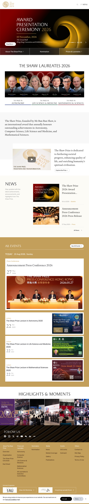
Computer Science (20, 456)
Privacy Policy (79, 456)
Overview (6, 452)
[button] (32, 159)
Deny (77, 499)
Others (77, 446)
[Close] (85, 499)
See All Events (75, 246)
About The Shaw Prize (8, 447)
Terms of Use (79, 460)
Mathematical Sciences (21, 467)
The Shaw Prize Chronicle (8, 459)
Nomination (44, 51)
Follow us (12, 432)
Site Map (78, 453)
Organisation (7, 455)
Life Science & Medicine (22, 462)
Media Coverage (51, 453)
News (48, 449)
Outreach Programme (9, 485)
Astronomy (21, 452)
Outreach (63, 453)
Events (62, 446)
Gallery (48, 456)
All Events (63, 449)
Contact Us (78, 449)
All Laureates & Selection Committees (22, 474)
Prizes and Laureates (20, 447)
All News (76, 230)
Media (48, 446)
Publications (50, 460)
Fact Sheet (6, 464)
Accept (64, 499)
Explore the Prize (61, 170)
